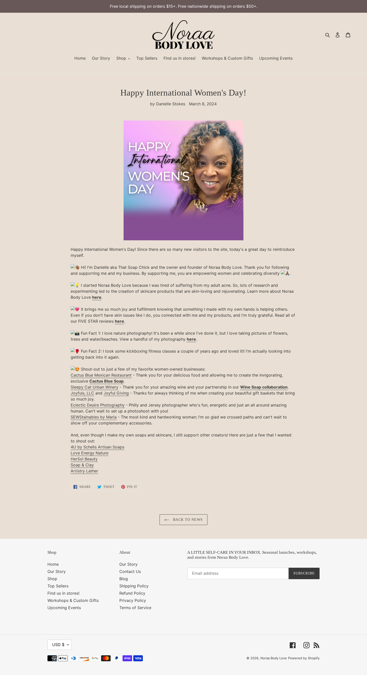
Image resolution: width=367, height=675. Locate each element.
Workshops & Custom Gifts (73, 600)
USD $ (58, 644)
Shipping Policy (134, 585)
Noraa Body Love (273, 658)
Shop (52, 578)
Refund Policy (132, 593)
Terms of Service (135, 607)
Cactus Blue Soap (106, 381)
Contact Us (130, 571)
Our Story (56, 571)
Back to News (187, 520)
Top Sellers (57, 585)
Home (53, 564)
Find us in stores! (63, 593)
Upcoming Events (64, 607)
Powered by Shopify (304, 658)
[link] (101, 375)
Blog (123, 578)
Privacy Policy (132, 600)
